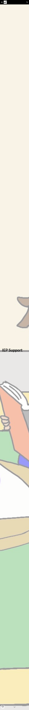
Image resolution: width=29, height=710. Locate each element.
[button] (2, 2)
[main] (14, 357)
